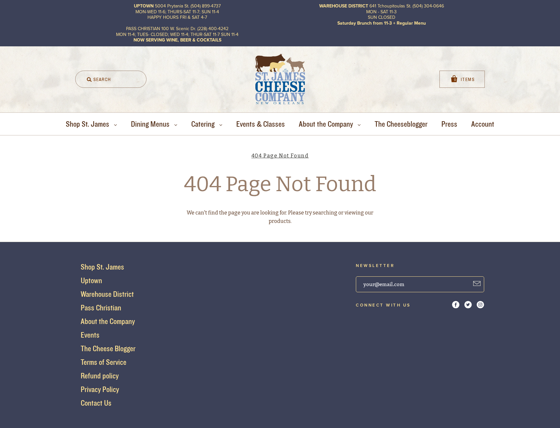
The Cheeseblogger (401, 124)
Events (90, 335)
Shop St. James (88, 124)
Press (449, 124)
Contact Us (96, 403)
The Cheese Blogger (108, 348)
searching (325, 213)
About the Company (327, 124)
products (280, 221)
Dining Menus (151, 124)
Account (482, 124)
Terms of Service (103, 362)
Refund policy (100, 375)
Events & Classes (260, 124)
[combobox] (110, 79)
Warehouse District (107, 294)
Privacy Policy (100, 389)
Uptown (91, 280)
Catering (203, 124)
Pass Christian (101, 307)
